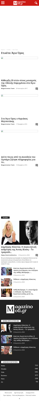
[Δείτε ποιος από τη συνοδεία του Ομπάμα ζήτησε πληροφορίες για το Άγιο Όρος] (19, 142)
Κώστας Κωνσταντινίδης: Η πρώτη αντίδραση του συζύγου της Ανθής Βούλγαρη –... (25, 270)
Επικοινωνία (8, 392)
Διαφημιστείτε (30, 392)
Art (2, 382)
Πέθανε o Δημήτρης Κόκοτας (24, 279)
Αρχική (3, 49)
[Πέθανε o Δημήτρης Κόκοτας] (6, 282)
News (3, 379)
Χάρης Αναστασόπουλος (9, 255)
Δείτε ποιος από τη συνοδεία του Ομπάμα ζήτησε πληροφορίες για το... (18, 160)
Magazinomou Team (7, 88)
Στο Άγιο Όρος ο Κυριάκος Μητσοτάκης (14, 120)
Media (3, 366)
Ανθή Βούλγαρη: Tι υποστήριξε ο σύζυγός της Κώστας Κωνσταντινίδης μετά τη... (25, 292)
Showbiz (3, 369)
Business (4, 375)
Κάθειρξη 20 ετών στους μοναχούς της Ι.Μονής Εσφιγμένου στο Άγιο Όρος (18, 83)
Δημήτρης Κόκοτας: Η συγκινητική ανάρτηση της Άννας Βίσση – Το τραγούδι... (18, 249)
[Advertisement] (19, 26)
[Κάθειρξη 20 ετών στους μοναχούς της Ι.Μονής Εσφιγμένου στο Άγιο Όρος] (19, 67)
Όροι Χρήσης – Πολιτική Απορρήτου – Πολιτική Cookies (19, 395)
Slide (2, 372)
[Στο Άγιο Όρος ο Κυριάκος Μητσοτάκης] (19, 105)
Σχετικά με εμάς (18, 392)
